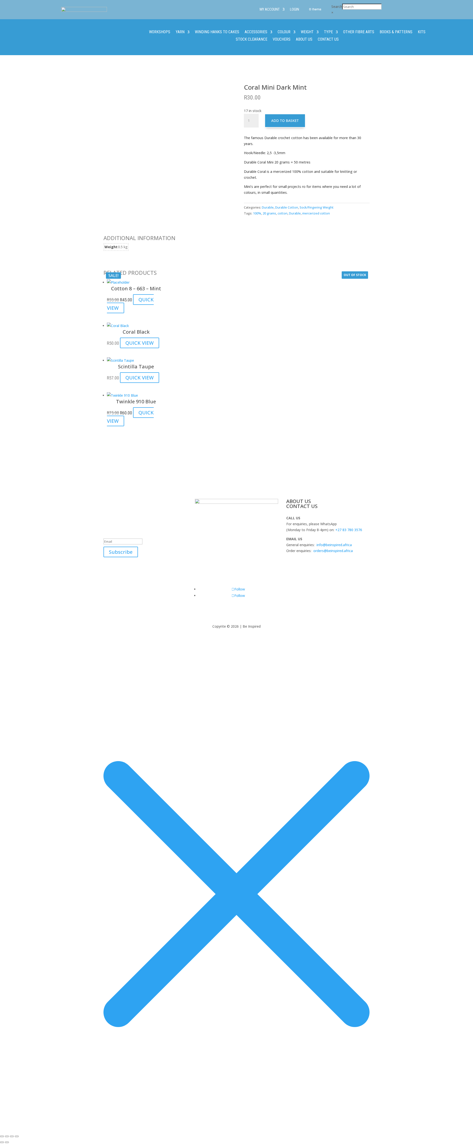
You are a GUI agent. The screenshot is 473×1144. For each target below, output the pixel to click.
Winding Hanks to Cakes (217, 32)
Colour (284, 32)
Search (336, 6)
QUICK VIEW (139, 343)
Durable (268, 207)
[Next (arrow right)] (7, 1142)
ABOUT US (298, 501)
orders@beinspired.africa (333, 550)
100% (257, 213)
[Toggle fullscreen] (7, 1136)
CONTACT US (302, 506)
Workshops (159, 32)
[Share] (12, 1136)
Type (328, 32)
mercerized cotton (316, 213)
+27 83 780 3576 (348, 529)
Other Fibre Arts (358, 32)
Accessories (256, 32)
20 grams (269, 213)
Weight (307, 32)
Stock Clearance (251, 40)
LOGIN (294, 10)
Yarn (180, 32)
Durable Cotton (286, 207)
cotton (282, 213)
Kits (421, 32)
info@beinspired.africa (334, 544)
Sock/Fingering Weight (317, 207)
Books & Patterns (396, 32)
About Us (304, 40)
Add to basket (285, 120)
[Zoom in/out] (2, 1136)
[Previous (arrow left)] (2, 1142)
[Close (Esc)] (17, 1136)
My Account (270, 10)
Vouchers (281, 40)
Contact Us (328, 40)
